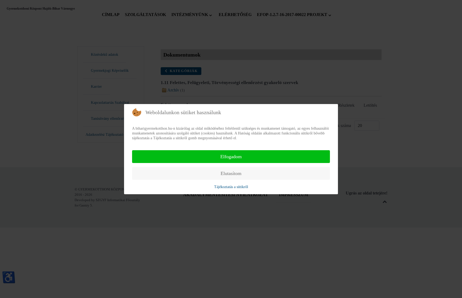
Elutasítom (231, 173)
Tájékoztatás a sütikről (231, 187)
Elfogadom (231, 156)
